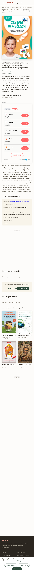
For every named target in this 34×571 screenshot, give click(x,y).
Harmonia (10, 73)
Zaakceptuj (17, 569)
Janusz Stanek (21, 367)
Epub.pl (10, 3)
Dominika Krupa (7, 71)
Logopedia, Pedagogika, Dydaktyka (11, 9)
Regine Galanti (5, 337)
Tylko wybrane (24, 565)
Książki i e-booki (6, 555)
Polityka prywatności (23, 555)
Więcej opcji (20, 561)
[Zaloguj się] (21, 2)
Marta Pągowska (6, 367)
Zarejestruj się (22, 288)
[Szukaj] (16, 2)
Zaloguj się (10, 288)
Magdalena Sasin (22, 337)
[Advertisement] (17, 249)
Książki (8, 7)
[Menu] (3, 2)
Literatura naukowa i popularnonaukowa (21, 7)
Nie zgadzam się (11, 565)
